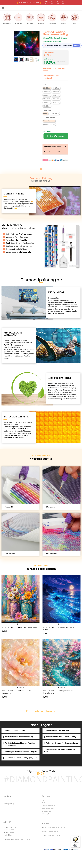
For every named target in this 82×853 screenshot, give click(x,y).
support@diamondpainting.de (56, 827)
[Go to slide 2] (19, 687)
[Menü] (79, 837)
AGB (43, 803)
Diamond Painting (54, 835)
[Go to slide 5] (23, 687)
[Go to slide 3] (20, 687)
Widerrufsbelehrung (48, 808)
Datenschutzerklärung (48, 805)
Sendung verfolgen (9, 804)
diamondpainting (53, 831)
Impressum (45, 800)
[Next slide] (36, 59)
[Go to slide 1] (17, 624)
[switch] (75, 845)
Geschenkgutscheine (10, 800)
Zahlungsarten (46, 811)
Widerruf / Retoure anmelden (51, 814)
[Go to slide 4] (62, 687)
